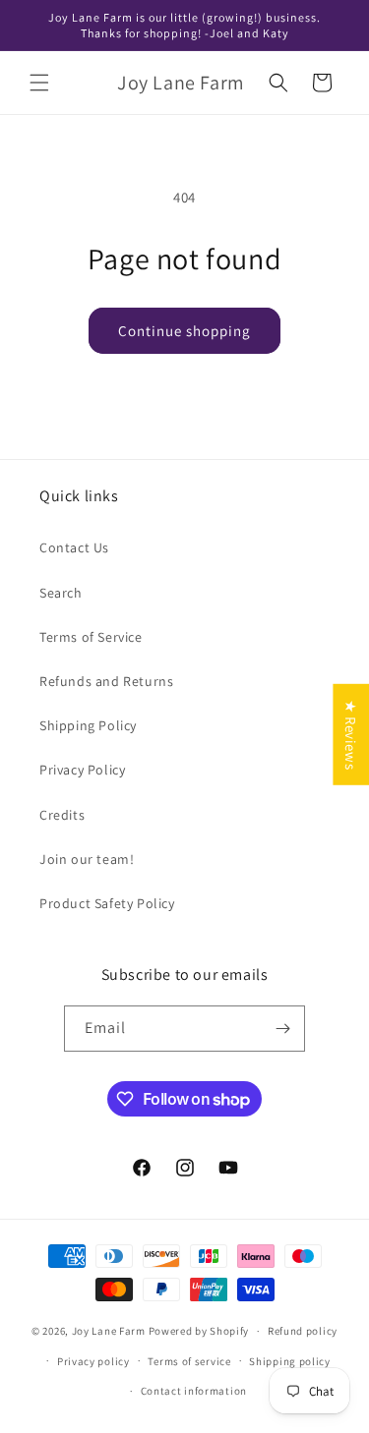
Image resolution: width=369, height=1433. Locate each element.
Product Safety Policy (107, 903)
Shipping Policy (88, 725)
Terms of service (189, 1361)
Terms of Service (91, 637)
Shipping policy (290, 1361)
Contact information (194, 1391)
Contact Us (74, 547)
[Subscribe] (282, 1028)
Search (61, 593)
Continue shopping (184, 330)
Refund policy (303, 1331)
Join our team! (86, 859)
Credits (62, 815)
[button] (39, 82)
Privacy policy (93, 1361)
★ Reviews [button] (350, 735)
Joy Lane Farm (109, 1331)
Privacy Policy (82, 769)
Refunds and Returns (106, 681)
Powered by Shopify (199, 1331)
